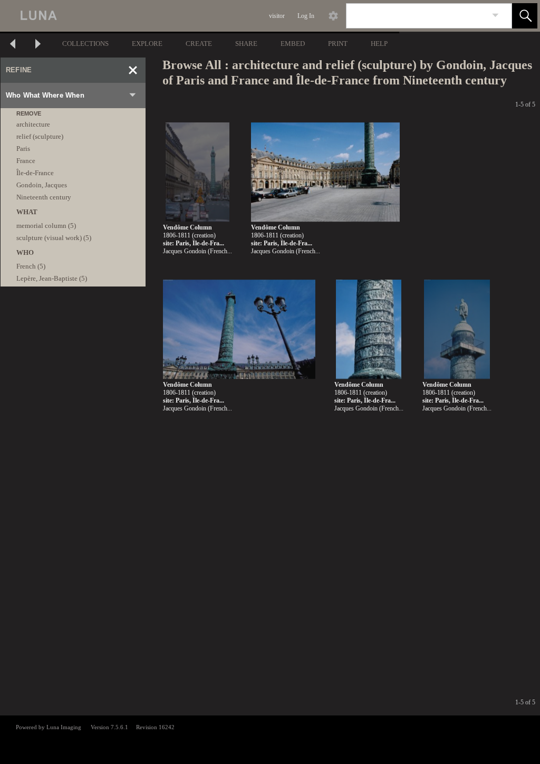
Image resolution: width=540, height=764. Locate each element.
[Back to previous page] (12, 45)
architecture (33, 124)
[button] (524, 15)
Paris (23, 148)
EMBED (293, 43)
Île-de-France (35, 173)
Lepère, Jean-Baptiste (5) (51, 278)
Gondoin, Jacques (41, 185)
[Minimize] (133, 70)
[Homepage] (199, 16)
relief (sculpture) (39, 136)
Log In (305, 16)
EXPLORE (147, 43)
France (25, 161)
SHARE (246, 43)
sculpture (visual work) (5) (53, 238)
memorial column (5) (46, 226)
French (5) (30, 266)
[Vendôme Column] (197, 172)
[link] (495, 16)
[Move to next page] (38, 45)
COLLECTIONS (85, 43)
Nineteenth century (43, 197)
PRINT (338, 43)
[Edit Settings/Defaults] (333, 15)
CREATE (199, 43)
